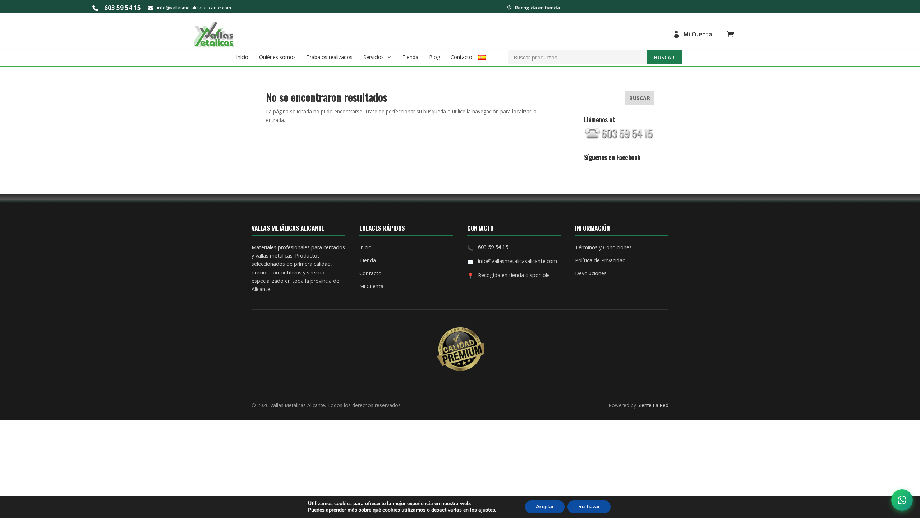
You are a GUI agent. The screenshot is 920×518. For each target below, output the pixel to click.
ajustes (486, 510)
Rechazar (589, 506)
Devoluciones (591, 273)
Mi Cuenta (698, 34)
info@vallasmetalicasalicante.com (194, 7)
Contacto (461, 57)
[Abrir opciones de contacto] (902, 500)
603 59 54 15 (122, 8)
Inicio (242, 57)
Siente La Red (653, 405)
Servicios (373, 57)
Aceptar (545, 506)
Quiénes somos (277, 57)
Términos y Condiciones (603, 247)
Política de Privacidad (600, 260)
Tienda (410, 57)
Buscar (664, 57)
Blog (434, 57)
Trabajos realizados (330, 57)
